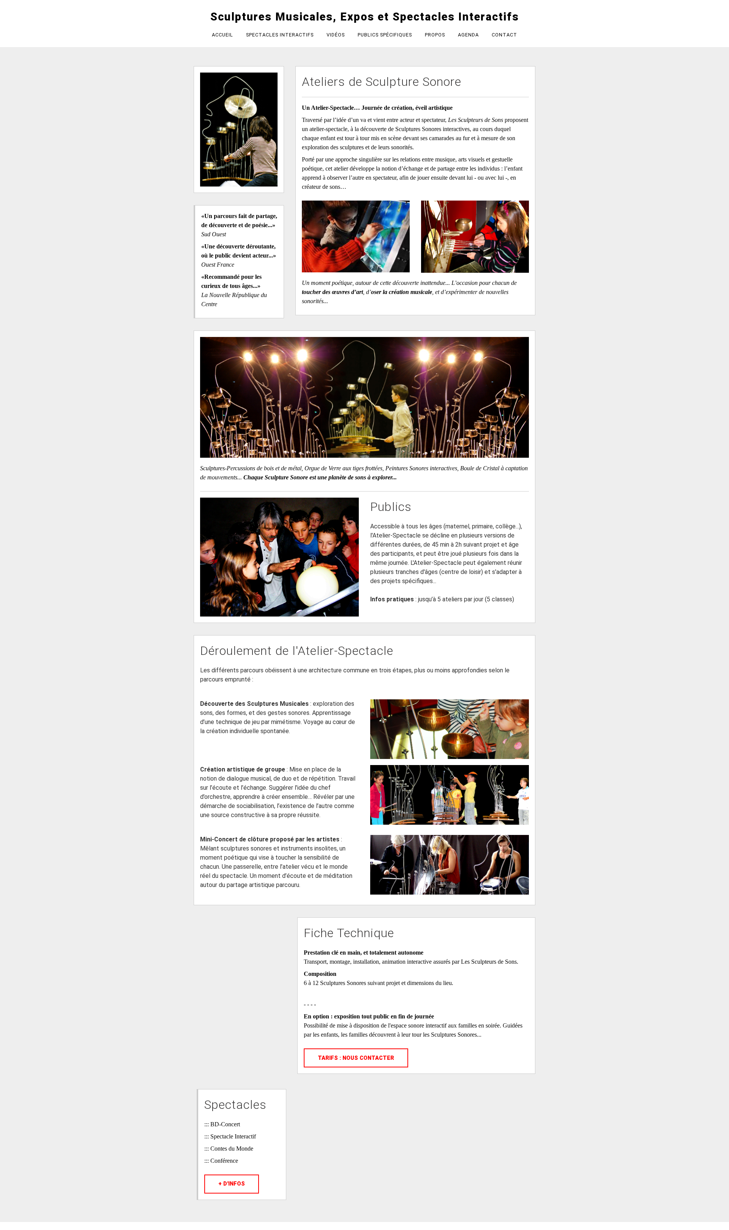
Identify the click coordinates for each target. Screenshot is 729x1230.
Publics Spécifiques (385, 35)
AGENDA (468, 35)
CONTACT (504, 35)
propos (435, 35)
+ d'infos (231, 1184)
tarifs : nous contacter (356, 1058)
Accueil (222, 35)
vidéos (336, 35)
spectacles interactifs (280, 35)
